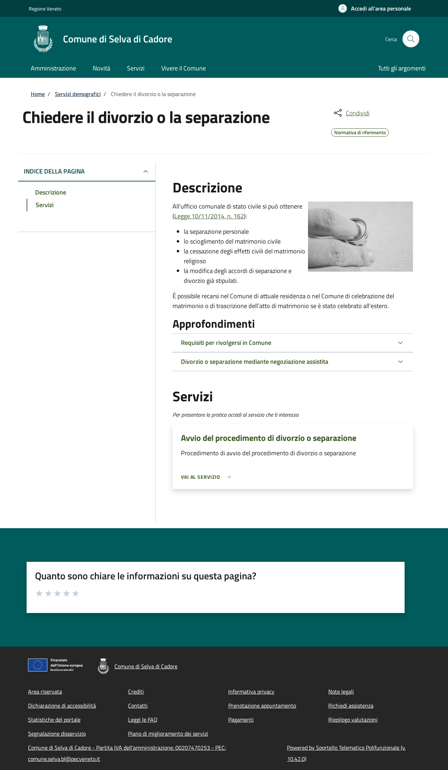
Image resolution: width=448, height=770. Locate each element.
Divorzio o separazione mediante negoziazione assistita (254, 361)
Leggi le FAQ (143, 719)
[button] (374, 8)
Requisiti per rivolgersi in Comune (226, 342)
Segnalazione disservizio (57, 733)
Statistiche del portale (54, 719)
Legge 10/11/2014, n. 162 (209, 216)
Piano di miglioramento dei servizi (168, 733)
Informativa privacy (251, 691)
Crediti (136, 691)
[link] (207, 477)
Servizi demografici (78, 94)
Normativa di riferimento (360, 131)
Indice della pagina (54, 171)
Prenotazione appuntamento (262, 705)
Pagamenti (241, 719)
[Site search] (410, 38)
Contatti (138, 705)
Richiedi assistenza (350, 705)
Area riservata (45, 691)
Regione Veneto (45, 8)
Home (38, 94)
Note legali (341, 691)
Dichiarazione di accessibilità (62, 705)
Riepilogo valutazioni (353, 719)
